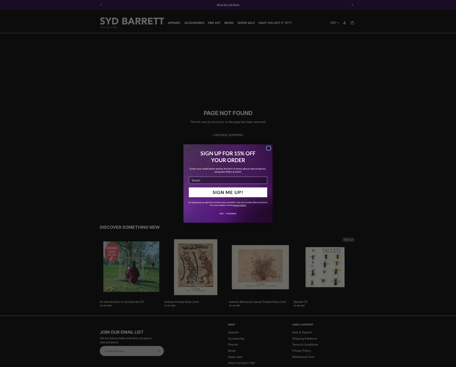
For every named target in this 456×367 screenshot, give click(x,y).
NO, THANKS (228, 213)
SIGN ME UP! (228, 192)
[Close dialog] (268, 148)
